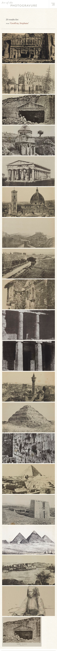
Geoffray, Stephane (19, 23)
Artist (7, 24)
